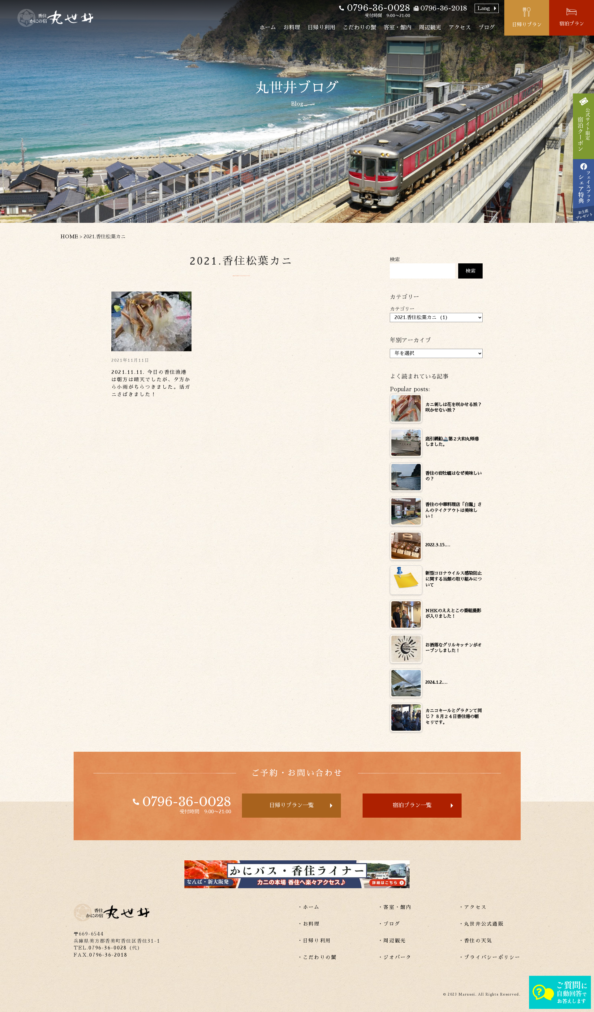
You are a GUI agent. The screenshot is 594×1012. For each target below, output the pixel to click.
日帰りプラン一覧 (291, 805)
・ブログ (389, 924)
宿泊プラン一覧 (412, 805)
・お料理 (308, 924)
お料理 (291, 27)
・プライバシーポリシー (489, 957)
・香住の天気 (475, 940)
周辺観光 (430, 27)
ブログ (486, 27)
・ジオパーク (394, 957)
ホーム (267, 27)
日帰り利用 (321, 27)
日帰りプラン (527, 24)
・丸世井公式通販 (481, 924)
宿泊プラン (571, 23)
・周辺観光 (392, 940)
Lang (484, 8)
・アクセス (472, 907)
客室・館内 (397, 27)
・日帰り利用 (314, 940)
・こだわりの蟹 (317, 957)
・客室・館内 (394, 907)
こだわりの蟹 (359, 27)
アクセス (460, 27)
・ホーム (308, 907)
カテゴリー (402, 309)
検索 (395, 259)
